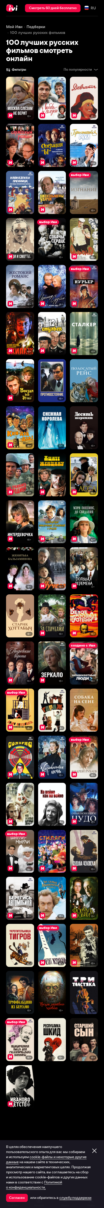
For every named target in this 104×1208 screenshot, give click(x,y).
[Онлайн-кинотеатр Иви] (13, 8)
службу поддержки (75, 1198)
